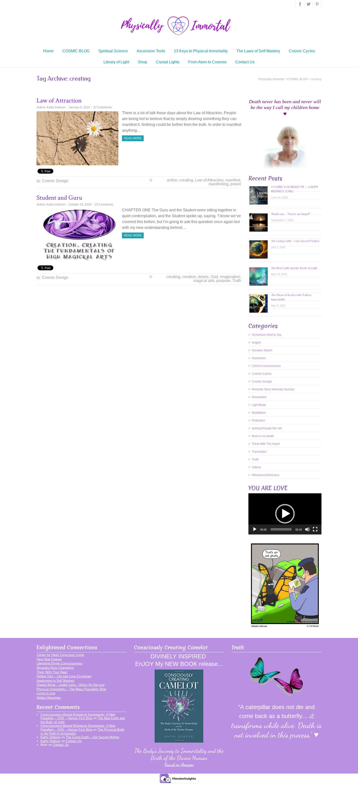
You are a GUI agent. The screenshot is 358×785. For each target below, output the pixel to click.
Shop (142, 62)
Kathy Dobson (56, 107)
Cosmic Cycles (302, 51)
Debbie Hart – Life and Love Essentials (64, 676)
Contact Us (244, 62)
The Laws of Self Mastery (258, 51)
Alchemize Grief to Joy (266, 334)
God (214, 277)
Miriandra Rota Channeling (55, 668)
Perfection (258, 420)
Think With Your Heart (52, 672)
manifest (233, 180)
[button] (285, 513)
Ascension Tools (151, 51)
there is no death (263, 436)
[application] (284, 513)
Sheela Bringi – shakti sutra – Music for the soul (70, 685)
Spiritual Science (113, 51)
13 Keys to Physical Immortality (201, 51)
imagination (230, 277)
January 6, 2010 (79, 107)
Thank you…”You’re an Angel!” (291, 214)
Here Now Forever (49, 659)
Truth (236, 281)
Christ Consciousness (266, 366)
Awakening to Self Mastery (56, 680)
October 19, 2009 (80, 204)
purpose (223, 281)
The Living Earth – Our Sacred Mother (295, 241)
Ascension (259, 358)
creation (189, 277)
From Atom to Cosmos (207, 62)
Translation (259, 451)
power (235, 184)
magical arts (203, 281)
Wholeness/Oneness (265, 475)
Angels (256, 342)
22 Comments (102, 107)
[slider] (281, 529)
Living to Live (46, 693)
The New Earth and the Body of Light (294, 268)
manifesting (218, 184)
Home (48, 51)
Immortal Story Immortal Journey (273, 389)
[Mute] (307, 529)
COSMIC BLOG (76, 51)
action (172, 180)
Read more (133, 138)
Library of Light (116, 62)
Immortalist (259, 397)
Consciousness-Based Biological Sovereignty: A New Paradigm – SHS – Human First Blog (77, 716)
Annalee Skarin (262, 350)
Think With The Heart (266, 444)
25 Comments (104, 204)
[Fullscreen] (315, 529)
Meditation (259, 412)
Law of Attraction (59, 100)
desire (203, 277)
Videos (256, 467)
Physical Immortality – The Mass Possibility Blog (71, 689)
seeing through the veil (267, 428)
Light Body (259, 405)
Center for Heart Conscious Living (60, 655)
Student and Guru (59, 197)
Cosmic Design (55, 181)
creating (186, 180)
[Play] (254, 529)
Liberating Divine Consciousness (60, 663)
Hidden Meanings (49, 698)
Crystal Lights (167, 62)
